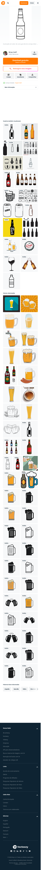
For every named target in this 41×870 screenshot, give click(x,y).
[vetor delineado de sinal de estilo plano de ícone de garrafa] (10, 165)
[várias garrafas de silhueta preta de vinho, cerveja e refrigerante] (10, 297)
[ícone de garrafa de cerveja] (25, 165)
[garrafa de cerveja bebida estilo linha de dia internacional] (10, 275)
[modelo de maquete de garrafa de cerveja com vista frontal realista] (14, 215)
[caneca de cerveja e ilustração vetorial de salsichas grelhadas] (13, 535)
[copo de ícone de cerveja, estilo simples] (11, 390)
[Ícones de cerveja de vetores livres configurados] (13, 181)
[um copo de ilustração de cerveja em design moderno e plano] (11, 710)
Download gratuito (20, 61)
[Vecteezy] (3, 3)
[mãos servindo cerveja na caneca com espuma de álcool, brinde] (20, 693)
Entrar (32, 3)
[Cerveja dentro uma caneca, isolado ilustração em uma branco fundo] (11, 461)
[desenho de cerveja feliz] (28, 515)
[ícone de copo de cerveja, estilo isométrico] (11, 443)
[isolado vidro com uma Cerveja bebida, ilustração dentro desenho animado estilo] (11, 426)
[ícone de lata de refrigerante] (13, 260)
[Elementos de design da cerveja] (13, 246)
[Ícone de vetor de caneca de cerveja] (10, 231)
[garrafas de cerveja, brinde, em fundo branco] (11, 350)
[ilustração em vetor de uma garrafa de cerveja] (11, 131)
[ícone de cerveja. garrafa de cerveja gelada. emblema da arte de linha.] (10, 195)
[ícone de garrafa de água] (11, 368)
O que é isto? (18, 83)
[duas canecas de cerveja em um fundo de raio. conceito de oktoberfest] (11, 408)
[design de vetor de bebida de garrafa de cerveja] (27, 277)
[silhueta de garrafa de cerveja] (23, 148)
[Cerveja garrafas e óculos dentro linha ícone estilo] (11, 727)
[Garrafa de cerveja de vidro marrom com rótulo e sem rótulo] (11, 149)
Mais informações (10, 87)
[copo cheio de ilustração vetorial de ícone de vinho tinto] (11, 333)
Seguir (34, 54)
